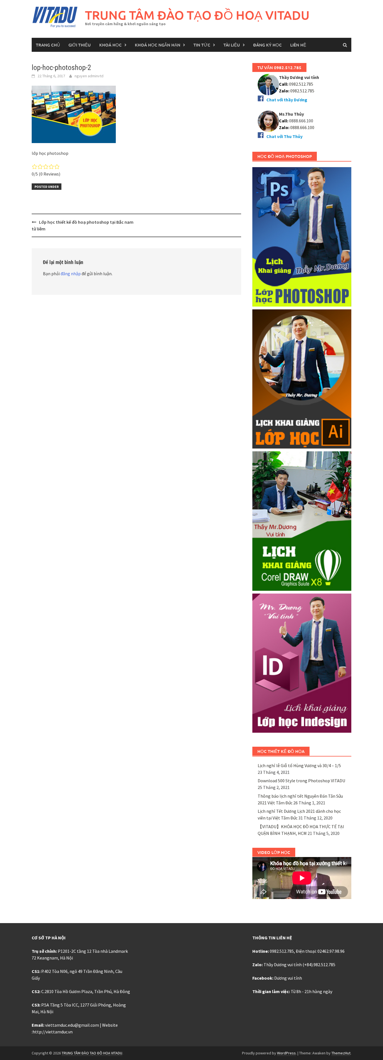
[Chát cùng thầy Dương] (268, 84)
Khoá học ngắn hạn (157, 45)
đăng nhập (71, 273)
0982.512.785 (300, 84)
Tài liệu (231, 45)
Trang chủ (48, 45)
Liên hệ (298, 45)
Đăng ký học (267, 45)
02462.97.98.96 (331, 951)
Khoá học (110, 45)
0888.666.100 (302, 127)
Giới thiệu (79, 45)
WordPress (286, 1053)
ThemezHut (340, 1053)
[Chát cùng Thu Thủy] (268, 120)
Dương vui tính (288, 978)
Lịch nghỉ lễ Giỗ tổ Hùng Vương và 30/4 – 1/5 (299, 765)
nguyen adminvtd (89, 75)
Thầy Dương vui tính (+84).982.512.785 (299, 964)
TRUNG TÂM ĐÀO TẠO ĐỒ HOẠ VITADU (197, 15)
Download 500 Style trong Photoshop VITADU (301, 780)
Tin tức (201, 45)
